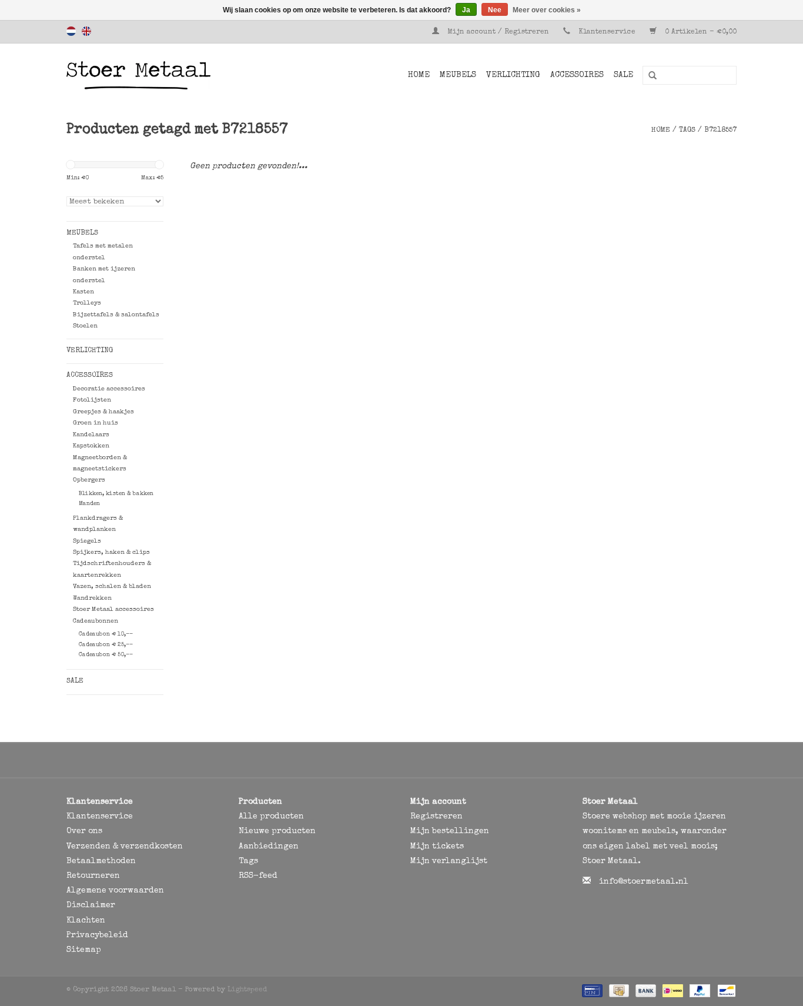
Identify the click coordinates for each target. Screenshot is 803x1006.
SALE (623, 75)
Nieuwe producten (277, 831)
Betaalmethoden (101, 861)
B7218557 (720, 130)
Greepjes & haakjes (103, 412)
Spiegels (87, 541)
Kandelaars (91, 435)
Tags (687, 130)
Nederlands (71, 31)
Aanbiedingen (269, 847)
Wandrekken (92, 598)
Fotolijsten (92, 400)
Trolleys (87, 303)
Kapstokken (91, 446)
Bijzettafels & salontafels (116, 315)
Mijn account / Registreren (498, 32)
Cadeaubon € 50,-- (106, 655)
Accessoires (577, 75)
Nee (494, 10)
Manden (89, 504)
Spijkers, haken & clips (111, 552)
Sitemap (83, 950)
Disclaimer (90, 905)
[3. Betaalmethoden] (591, 990)
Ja (466, 10)
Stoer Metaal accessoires (113, 609)
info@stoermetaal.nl (643, 882)
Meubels (458, 75)
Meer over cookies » (547, 10)
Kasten (83, 292)
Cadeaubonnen (95, 621)
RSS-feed (258, 876)
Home (419, 75)
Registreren (436, 817)
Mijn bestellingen (449, 831)
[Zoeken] (648, 76)
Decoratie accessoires (109, 389)
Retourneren (93, 876)
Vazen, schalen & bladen (112, 586)
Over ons (84, 831)
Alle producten (271, 817)
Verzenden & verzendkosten (124, 847)
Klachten (85, 921)
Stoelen (85, 326)
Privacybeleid (97, 935)
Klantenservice (606, 32)
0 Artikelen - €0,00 (700, 32)
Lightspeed (247, 990)
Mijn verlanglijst (448, 861)
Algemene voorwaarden (115, 891)
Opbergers (89, 480)
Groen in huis (95, 423)
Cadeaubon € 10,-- (106, 634)
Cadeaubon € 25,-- (106, 645)
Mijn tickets (437, 847)
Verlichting (513, 75)
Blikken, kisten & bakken (116, 494)
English (86, 31)
